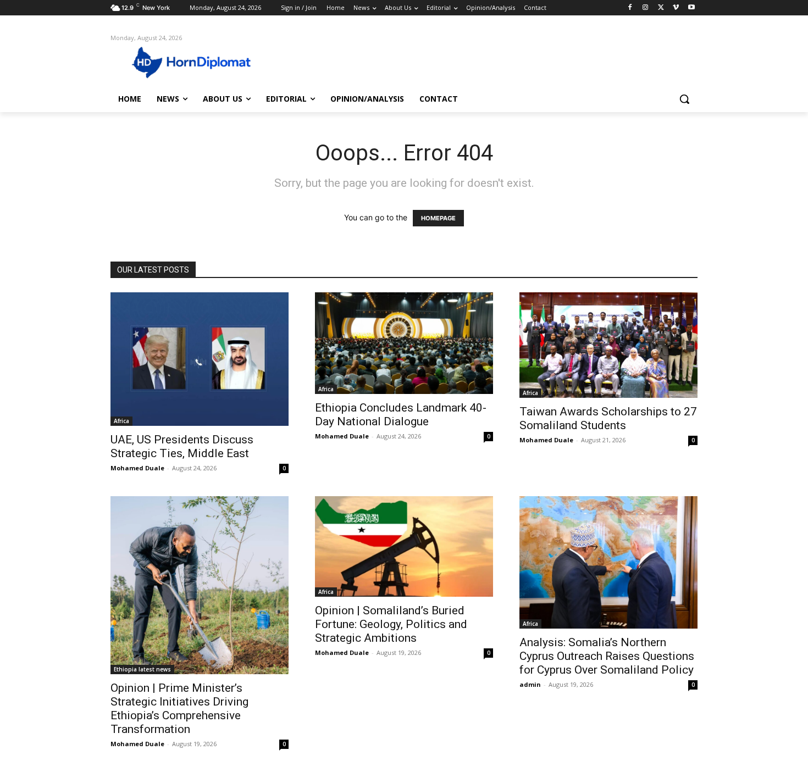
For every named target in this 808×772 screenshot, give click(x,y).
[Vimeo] (675, 8)
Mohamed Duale (137, 468)
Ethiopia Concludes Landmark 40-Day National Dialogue (400, 414)
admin (530, 684)
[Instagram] (645, 8)
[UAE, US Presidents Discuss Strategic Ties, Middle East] (199, 359)
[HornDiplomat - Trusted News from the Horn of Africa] (198, 61)
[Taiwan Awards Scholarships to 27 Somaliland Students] (608, 344)
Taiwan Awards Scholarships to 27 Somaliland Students (608, 418)
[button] (684, 99)
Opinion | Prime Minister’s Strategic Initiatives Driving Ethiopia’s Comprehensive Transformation (179, 708)
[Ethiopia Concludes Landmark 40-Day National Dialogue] (404, 342)
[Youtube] (691, 8)
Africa (121, 421)
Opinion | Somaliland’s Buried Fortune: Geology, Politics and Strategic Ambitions (391, 624)
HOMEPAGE (438, 218)
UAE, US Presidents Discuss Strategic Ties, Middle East (181, 446)
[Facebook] (630, 8)
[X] (661, 8)
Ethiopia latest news (142, 669)
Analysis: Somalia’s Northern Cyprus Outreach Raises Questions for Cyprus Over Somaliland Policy (606, 656)
